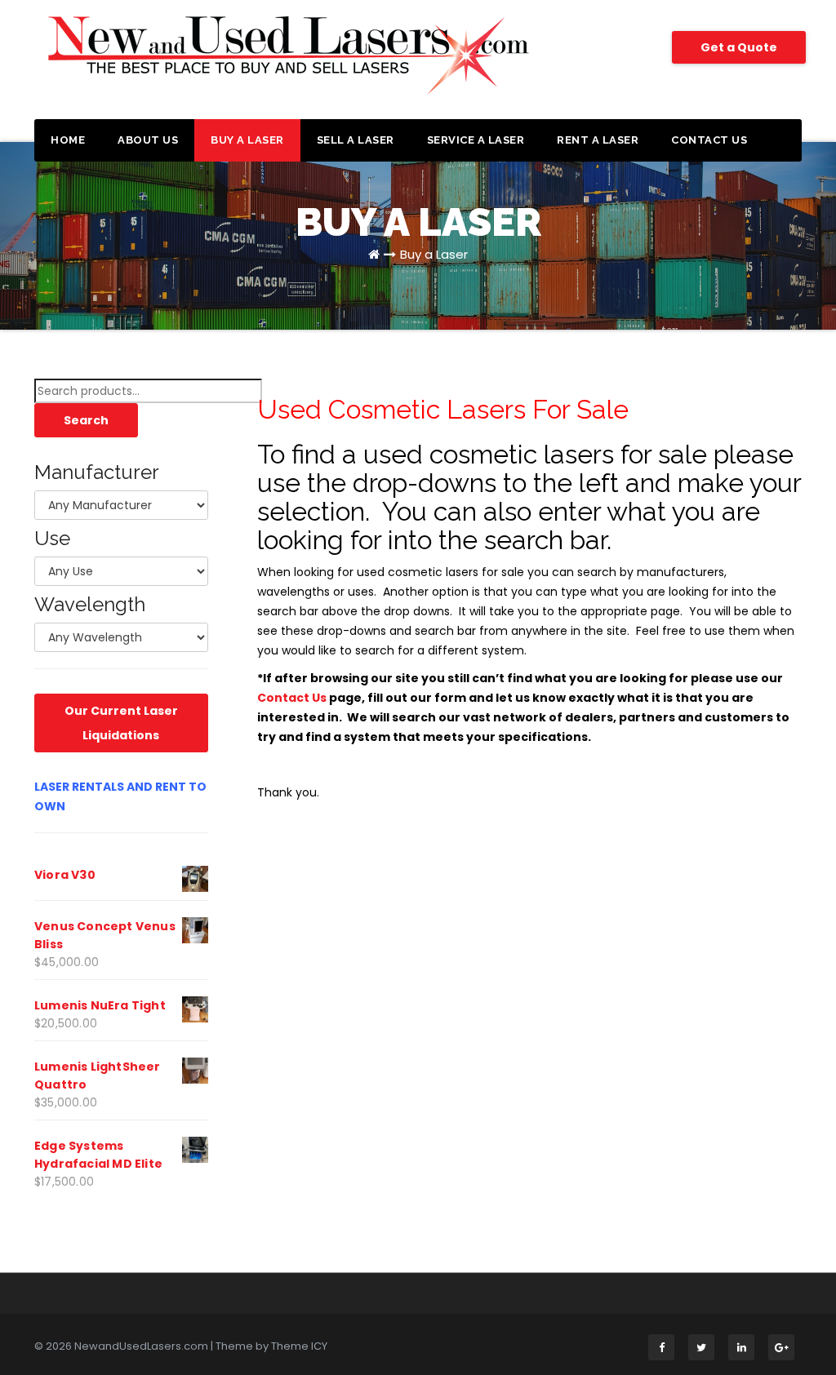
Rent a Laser (597, 140)
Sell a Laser (355, 140)
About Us (148, 140)
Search (86, 420)
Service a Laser (476, 140)
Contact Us (709, 140)
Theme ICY (299, 1346)
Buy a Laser (247, 140)
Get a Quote (738, 47)
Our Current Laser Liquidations (121, 723)
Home (68, 140)
